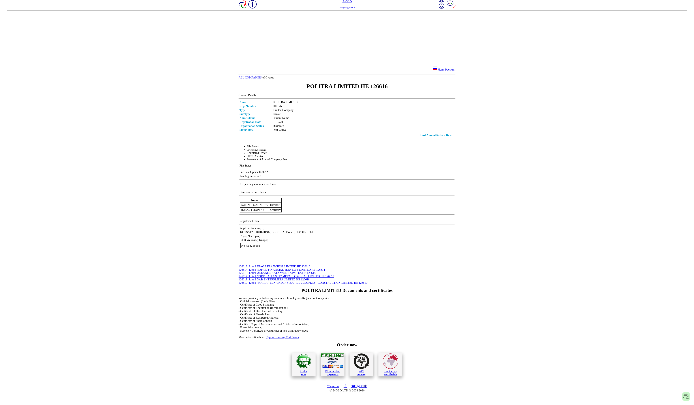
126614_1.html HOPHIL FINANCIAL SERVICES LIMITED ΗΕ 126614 (282, 269)
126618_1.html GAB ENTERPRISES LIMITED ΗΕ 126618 (274, 279)
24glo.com (333, 386)
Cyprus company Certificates (282, 337)
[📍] (441, 4)
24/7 (361, 373)
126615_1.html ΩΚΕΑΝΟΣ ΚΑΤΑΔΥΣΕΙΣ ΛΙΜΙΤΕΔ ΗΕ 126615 (277, 272)
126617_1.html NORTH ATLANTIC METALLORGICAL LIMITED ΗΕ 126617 (286, 276)
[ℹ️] (252, 4)
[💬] (451, 4)
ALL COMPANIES (250, 77)
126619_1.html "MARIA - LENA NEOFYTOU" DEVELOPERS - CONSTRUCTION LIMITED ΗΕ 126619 (303, 282)
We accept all (332, 373)
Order (303, 373)
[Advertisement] (347, 38)
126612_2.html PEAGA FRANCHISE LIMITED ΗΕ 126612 (274, 266)
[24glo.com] (243, 4)
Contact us (390, 373)
